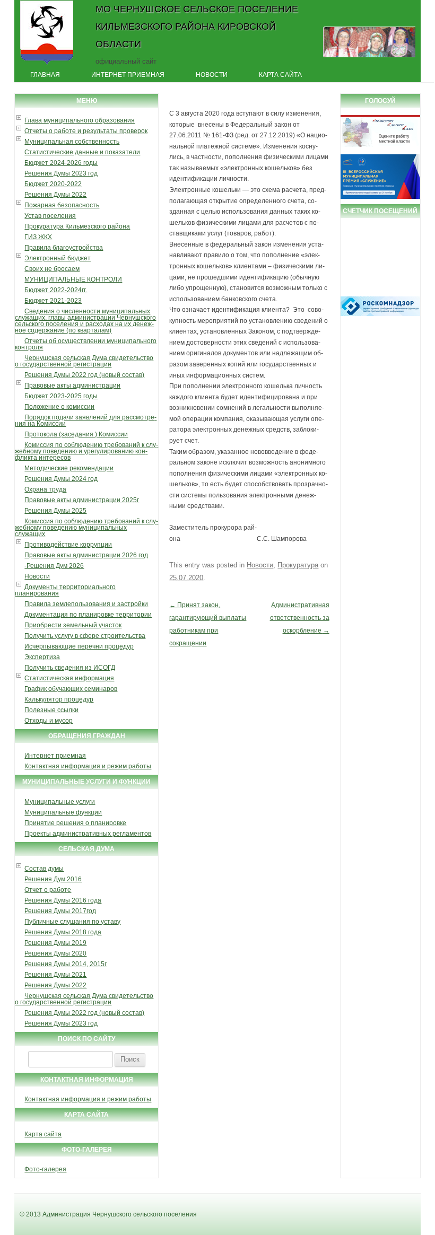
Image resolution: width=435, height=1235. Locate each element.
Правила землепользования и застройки (86, 604)
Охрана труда (45, 489)
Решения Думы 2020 (55, 953)
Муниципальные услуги (59, 801)
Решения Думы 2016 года (62, 900)
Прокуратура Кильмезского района (77, 226)
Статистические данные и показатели (82, 152)
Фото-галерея (45, 1169)
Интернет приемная (127, 74)
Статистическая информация (69, 678)
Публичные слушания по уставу (72, 921)
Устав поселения (50, 216)
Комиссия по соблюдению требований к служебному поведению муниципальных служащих (86, 528)
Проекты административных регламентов (87, 833)
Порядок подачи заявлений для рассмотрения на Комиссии (85, 420)
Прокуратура (297, 565)
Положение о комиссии (59, 406)
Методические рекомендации (69, 468)
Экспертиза (42, 657)
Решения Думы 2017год (60, 911)
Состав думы (44, 868)
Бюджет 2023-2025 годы (61, 396)
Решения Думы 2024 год (61, 479)
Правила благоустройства (63, 247)
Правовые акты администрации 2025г (81, 500)
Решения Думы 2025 (55, 510)
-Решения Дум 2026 (54, 566)
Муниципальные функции (63, 812)
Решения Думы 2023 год (61, 173)
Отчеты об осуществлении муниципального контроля (85, 344)
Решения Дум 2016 (53, 879)
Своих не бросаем (52, 269)
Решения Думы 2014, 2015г (65, 964)
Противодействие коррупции (68, 544)
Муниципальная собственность (71, 141)
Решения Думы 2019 (55, 943)
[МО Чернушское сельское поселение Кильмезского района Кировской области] (47, 65)
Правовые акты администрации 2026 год (86, 555)
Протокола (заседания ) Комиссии (76, 434)
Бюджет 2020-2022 (53, 184)
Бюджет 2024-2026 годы (61, 163)
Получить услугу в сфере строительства (84, 636)
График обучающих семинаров (70, 689)
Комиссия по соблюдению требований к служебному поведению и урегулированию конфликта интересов (86, 451)
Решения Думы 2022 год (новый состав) (84, 375)
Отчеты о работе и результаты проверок (85, 131)
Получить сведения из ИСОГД (69, 667)
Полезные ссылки (51, 710)
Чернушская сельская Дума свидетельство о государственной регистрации (84, 361)
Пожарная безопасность (61, 205)
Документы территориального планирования (65, 590)
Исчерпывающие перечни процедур (79, 646)
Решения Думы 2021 (55, 974)
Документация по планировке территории (88, 614)
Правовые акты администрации (72, 385)
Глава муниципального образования (79, 120)
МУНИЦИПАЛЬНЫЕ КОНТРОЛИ (73, 279)
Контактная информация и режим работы (87, 766)
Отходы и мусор (48, 720)
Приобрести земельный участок (72, 625)
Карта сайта (280, 74)
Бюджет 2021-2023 (53, 300)
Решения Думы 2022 (55, 194)
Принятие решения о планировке (75, 823)
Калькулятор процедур (58, 699)
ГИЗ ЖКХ (38, 237)
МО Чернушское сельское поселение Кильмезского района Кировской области (196, 26)
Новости (212, 74)
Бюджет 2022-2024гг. (55, 290)
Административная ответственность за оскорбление (299, 617)
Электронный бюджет (57, 258)
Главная (45, 74)
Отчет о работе (47, 890)
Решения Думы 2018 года (62, 932)
